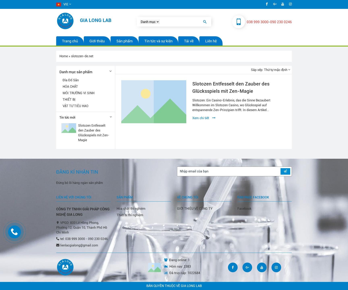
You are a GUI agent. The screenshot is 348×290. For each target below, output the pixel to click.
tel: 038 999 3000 (73, 239)
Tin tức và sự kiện (158, 41)
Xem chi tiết (202, 118)
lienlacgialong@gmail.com (79, 245)
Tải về (189, 41)
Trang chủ (70, 41)
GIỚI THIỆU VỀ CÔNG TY (194, 209)
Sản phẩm (124, 41)
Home (63, 56)
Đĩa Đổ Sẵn (71, 80)
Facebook (244, 209)
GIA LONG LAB (95, 20)
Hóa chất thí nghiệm (131, 209)
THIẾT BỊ (69, 99)
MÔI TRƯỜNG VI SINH (78, 93)
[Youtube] (282, 4)
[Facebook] (266, 4)
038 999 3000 (257, 22)
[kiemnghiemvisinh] (65, 21)
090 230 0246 (281, 22)
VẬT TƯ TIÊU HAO (75, 106)
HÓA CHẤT (70, 87)
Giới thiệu (97, 41)
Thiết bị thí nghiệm (130, 215)
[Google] (275, 4)
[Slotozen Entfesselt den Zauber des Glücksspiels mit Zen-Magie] (153, 101)
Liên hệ (211, 41)
